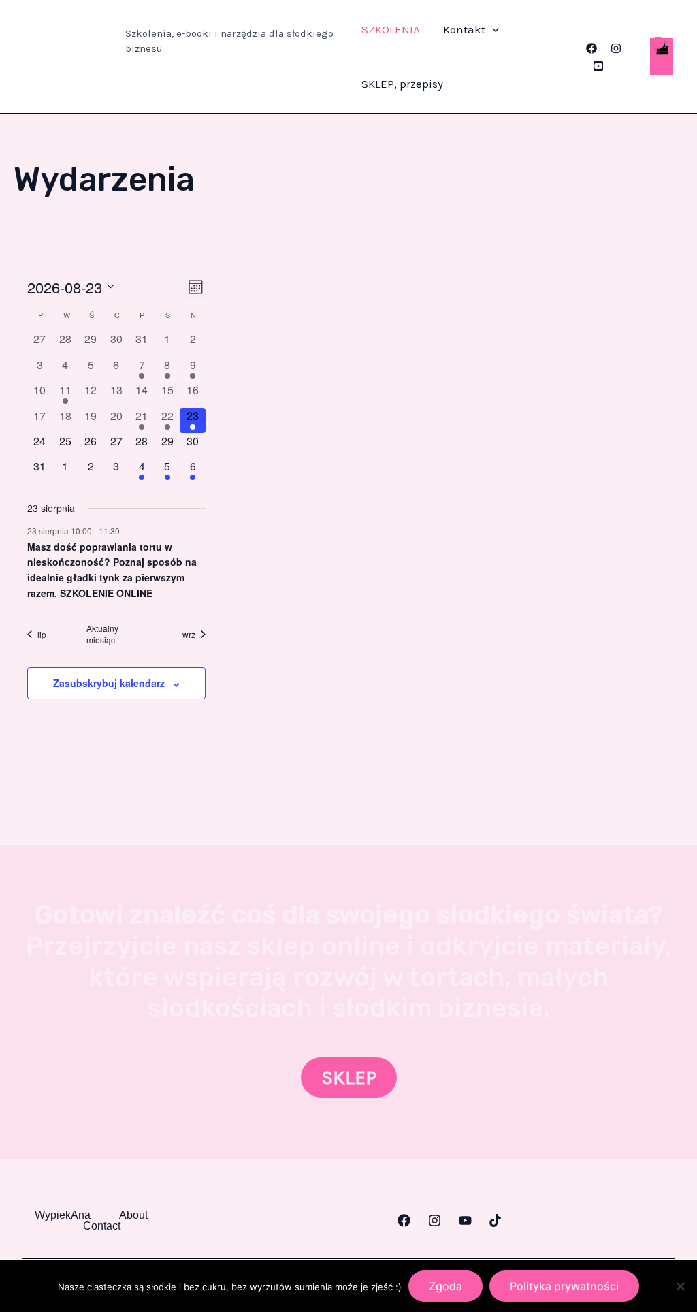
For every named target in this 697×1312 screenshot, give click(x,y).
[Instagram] (616, 48)
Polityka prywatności (564, 1286)
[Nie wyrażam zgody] (680, 1286)
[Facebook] (591, 48)
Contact (101, 1226)
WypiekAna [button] (63, 1215)
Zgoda (445, 1286)
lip (41, 634)
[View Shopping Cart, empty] (661, 57)
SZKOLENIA (390, 29)
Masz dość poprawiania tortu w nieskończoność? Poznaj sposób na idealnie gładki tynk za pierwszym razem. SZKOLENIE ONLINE (112, 570)
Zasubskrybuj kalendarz (109, 683)
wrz (188, 634)
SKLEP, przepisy (402, 84)
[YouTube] (598, 66)
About (133, 1215)
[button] (492, 29)
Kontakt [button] (464, 29)
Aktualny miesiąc (102, 634)
